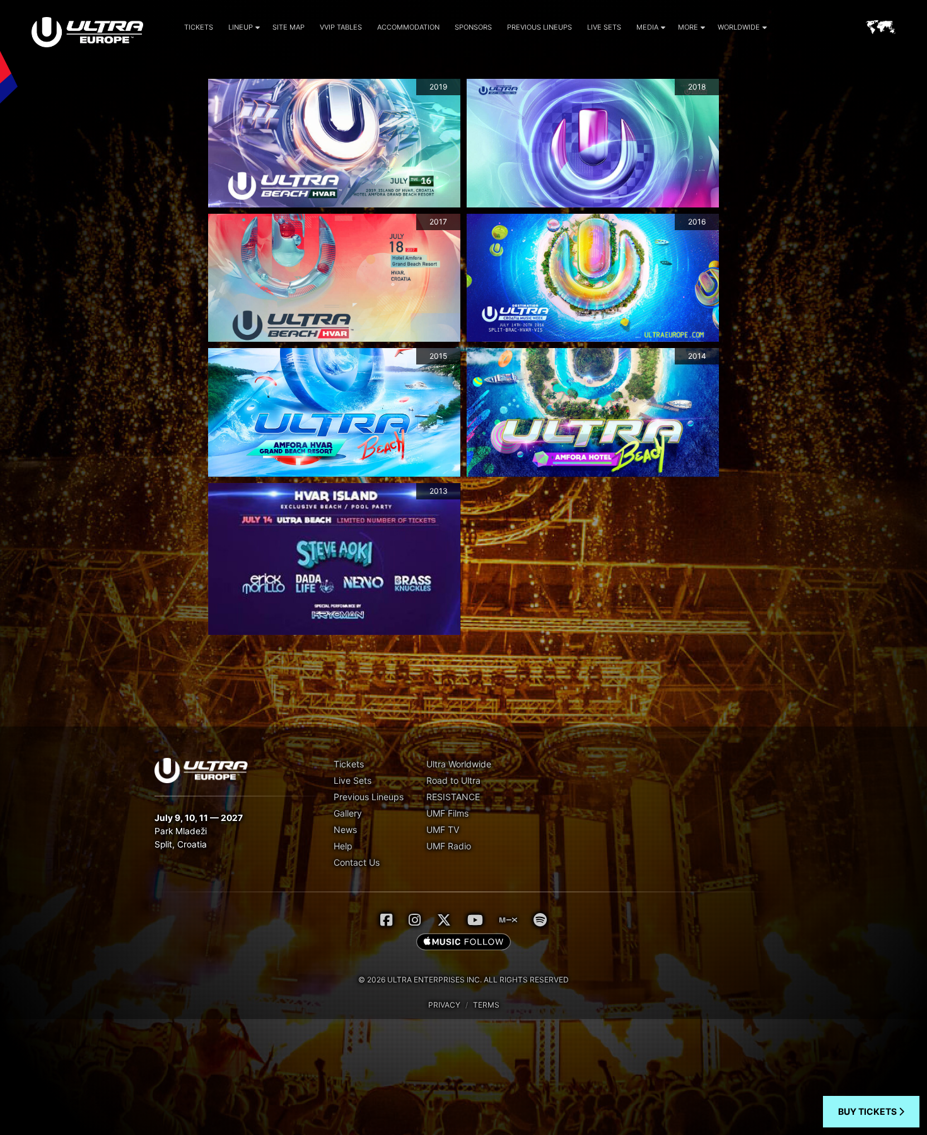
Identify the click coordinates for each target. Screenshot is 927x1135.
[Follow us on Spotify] (540, 920)
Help (343, 846)
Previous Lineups (539, 27)
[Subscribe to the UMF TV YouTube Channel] (475, 920)
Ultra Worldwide (458, 764)
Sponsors (473, 27)
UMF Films (447, 813)
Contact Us (357, 862)
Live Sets (604, 27)
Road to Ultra (453, 780)
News (345, 829)
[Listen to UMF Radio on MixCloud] (508, 920)
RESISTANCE (453, 796)
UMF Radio (448, 846)
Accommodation (408, 27)
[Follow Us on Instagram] (414, 920)
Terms (486, 1005)
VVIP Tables (341, 27)
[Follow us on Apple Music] (463, 942)
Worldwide (739, 27)
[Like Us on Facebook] (386, 920)
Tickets (198, 27)
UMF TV (442, 829)
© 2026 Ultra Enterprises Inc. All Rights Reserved (463, 979)
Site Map (288, 27)
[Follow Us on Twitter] (444, 920)
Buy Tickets (868, 1111)
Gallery (348, 813)
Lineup (240, 27)
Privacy (444, 1005)
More (688, 27)
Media (647, 27)
